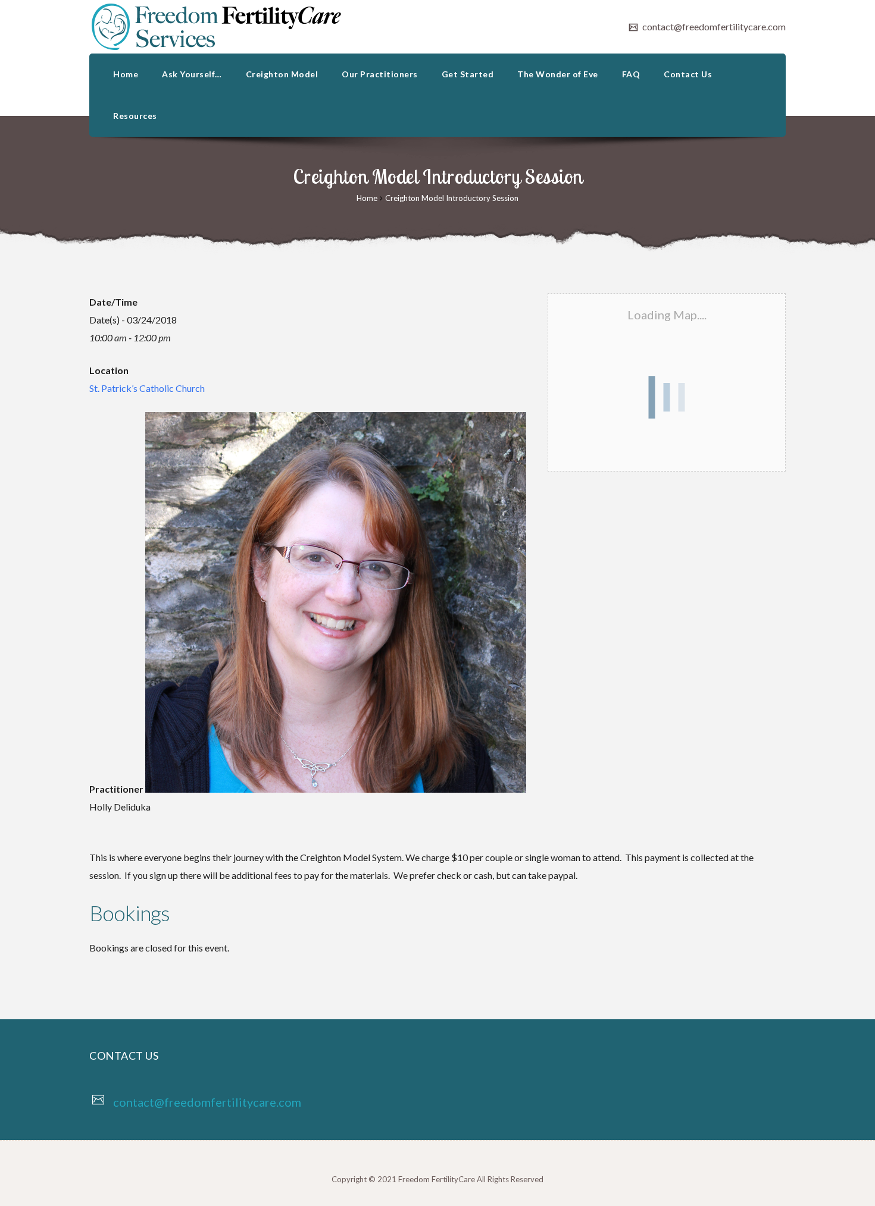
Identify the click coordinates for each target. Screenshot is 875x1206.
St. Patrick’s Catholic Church (147, 388)
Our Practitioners (380, 74)
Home (125, 74)
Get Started (468, 74)
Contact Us (688, 74)
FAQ (631, 74)
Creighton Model (282, 74)
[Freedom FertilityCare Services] (217, 27)
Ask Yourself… (192, 74)
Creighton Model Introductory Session (451, 198)
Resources (135, 116)
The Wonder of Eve (557, 74)
